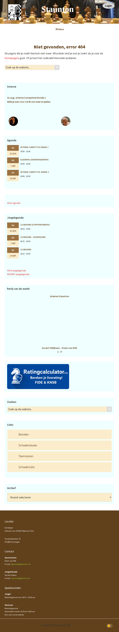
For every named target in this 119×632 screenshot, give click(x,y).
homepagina (12, 58)
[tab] (59, 434)
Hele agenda (13, 202)
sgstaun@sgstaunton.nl (21, 564)
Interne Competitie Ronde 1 (34, 147)
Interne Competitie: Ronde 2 (34, 172)
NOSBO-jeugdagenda (18, 274)
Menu (61, 29)
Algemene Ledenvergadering (34, 159)
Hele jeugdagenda (16, 270)
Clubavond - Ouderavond (33, 237)
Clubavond (25, 249)
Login (108, 5)
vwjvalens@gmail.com (20, 578)
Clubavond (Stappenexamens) (35, 224)
